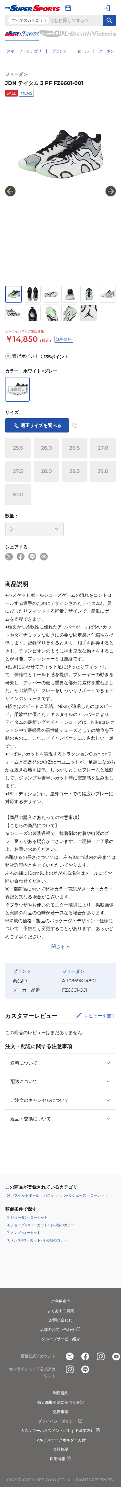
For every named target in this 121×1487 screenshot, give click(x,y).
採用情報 (57, 1458)
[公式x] (70, 1356)
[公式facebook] (85, 1356)
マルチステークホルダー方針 (60, 1439)
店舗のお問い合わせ (57, 1329)
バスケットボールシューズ (65, 1195)
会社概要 (60, 1449)
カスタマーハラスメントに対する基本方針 (57, 1430)
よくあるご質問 (60, 1310)
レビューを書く (100, 1016)
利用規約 (60, 1392)
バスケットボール (25, 1195)
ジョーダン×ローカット (29, 1217)
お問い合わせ (60, 1320)
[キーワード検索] (109, 20)
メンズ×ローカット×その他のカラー (38, 1240)
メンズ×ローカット (25, 1232)
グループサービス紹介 (60, 1338)
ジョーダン (16, 74)
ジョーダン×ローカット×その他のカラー (42, 1225)
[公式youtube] (116, 1356)
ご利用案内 (60, 1301)
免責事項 (60, 1411)
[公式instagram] (101, 1356)
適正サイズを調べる (41, 425)
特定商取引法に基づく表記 (60, 1402)
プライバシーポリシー (57, 1421)
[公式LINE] (85, 1369)
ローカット (99, 1195)
